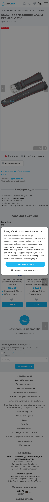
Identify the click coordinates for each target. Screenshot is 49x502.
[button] (24, 270)
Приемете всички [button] (25, 264)
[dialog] (24, 251)
